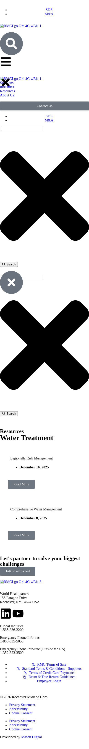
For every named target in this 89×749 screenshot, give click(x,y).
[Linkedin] (5, 613)
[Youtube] (18, 613)
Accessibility (18, 709)
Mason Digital (31, 737)
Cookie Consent (20, 713)
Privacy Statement (22, 705)
